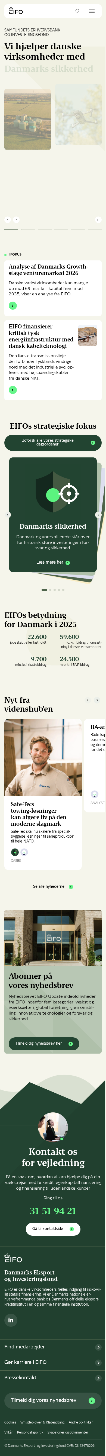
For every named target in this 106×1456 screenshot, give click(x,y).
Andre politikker (81, 1422)
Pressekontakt (20, 1378)
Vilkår (8, 1432)
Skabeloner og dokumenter (68, 1432)
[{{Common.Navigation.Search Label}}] (78, 11)
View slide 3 (55, 590)
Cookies (10, 1422)
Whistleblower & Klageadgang (42, 1422)
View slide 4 (59, 590)
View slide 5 (63, 590)
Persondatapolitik (30, 1432)
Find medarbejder (24, 1347)
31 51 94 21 (53, 1212)
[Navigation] (91, 11)
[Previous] (7, 515)
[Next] (98, 515)
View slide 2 (50, 590)
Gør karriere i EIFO (25, 1362)
